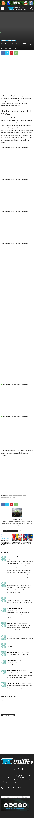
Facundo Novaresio (13, 598)
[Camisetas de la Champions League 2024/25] (6, 537)
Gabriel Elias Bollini (13, 683)
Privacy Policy (25, 789)
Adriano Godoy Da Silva (14, 660)
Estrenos (4, 40)
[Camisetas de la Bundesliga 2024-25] (17, 537)
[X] (7, 53)
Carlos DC (10, 583)
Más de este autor (24, 531)
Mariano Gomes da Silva (14, 557)
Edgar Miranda (11, 623)
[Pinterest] (11, 53)
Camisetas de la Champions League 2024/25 (5, 543)
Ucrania (23, 495)
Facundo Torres (12, 652)
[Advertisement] (17, 21)
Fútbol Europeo (11, 40)
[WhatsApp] (16, 53)
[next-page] (18, 548)
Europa (8, 495)
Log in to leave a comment (9, 700)
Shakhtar (17, 495)
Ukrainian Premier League (8, 497)
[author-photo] (17, 512)
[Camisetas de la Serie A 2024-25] (28, 537)
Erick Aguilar (11, 636)
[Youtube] (23, 769)
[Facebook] (3, 53)
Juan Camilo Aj (11, 644)
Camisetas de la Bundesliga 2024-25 (17, 543)
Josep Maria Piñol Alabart (15, 608)
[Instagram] (16, 526)
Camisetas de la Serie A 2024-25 (27, 543)
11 (17, 48)
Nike (12, 495)
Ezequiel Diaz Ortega (13, 670)
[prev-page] (16, 548)
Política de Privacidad (17, 789)
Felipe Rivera (17, 519)
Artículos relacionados (11, 531)
